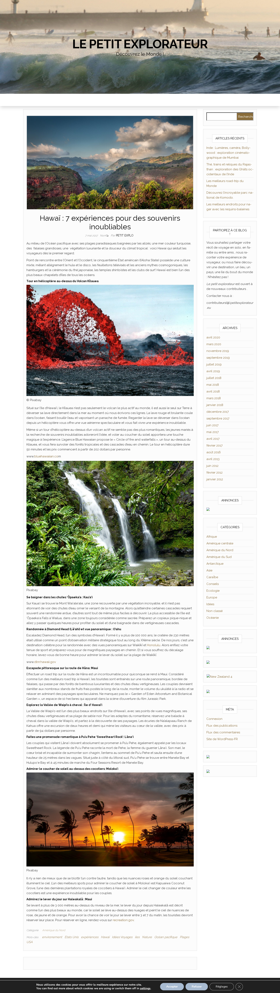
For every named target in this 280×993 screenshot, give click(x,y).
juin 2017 (212, 425)
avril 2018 (213, 391)
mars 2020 (213, 344)
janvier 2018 (214, 405)
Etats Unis (72, 937)
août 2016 (213, 452)
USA (29, 942)
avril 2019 (213, 371)
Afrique (211, 536)
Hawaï (105, 937)
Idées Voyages (122, 937)
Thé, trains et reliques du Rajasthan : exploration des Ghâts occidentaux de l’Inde (229, 169)
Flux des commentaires (223, 732)
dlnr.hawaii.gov (45, 662)
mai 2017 (212, 432)
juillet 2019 (214, 364)
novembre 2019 (217, 351)
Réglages (222, 986)
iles (137, 937)
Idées (210, 604)
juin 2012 (212, 466)
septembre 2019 (218, 358)
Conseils (212, 584)
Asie (209, 570)
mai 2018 (212, 385)
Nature (147, 937)
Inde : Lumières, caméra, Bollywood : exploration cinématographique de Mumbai (228, 152)
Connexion (214, 719)
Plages (184, 937)
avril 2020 (213, 337)
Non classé (214, 611)
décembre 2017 (217, 412)
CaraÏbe (212, 577)
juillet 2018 (213, 378)
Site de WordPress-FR (222, 739)
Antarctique (214, 563)
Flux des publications (221, 725)
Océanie (212, 618)
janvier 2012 (214, 479)
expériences (89, 937)
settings (145, 988)
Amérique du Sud (219, 557)
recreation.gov (123, 920)
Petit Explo (124, 235)
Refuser (197, 986)
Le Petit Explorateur (140, 44)
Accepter (172, 986)
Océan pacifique (165, 937)
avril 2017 (213, 439)
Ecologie (213, 591)
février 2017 (214, 445)
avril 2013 (213, 459)
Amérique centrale (219, 543)
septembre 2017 (217, 418)
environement (52, 937)
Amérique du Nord (53, 930)
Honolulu (153, 645)
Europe (211, 597)
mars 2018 (213, 398)
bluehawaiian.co (46, 456)
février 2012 (214, 472)
